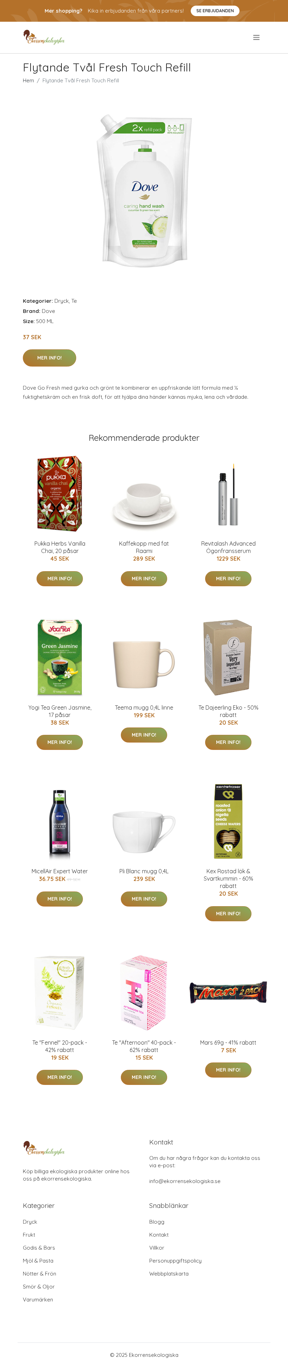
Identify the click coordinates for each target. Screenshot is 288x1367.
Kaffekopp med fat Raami (144, 547)
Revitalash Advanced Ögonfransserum (228, 547)
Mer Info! (49, 358)
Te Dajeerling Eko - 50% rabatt (228, 711)
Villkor (156, 1247)
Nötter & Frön (39, 1273)
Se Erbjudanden (215, 10)
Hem (28, 80)
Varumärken (38, 1299)
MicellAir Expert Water (60, 871)
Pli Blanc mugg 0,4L (144, 871)
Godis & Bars (39, 1247)
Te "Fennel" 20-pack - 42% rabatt (59, 1046)
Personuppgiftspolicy (175, 1260)
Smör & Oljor (39, 1286)
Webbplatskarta (169, 1273)
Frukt (29, 1234)
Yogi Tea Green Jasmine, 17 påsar (59, 711)
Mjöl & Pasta (38, 1260)
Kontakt (159, 1234)
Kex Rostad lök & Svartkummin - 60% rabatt (228, 878)
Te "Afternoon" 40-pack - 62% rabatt (144, 1046)
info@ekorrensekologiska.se (185, 1181)
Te (74, 301)
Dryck (61, 301)
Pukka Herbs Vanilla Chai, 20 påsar (59, 547)
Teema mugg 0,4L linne (144, 707)
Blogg (156, 1221)
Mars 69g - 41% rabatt (228, 1042)
